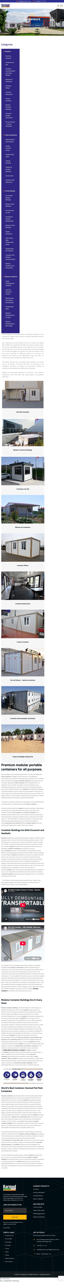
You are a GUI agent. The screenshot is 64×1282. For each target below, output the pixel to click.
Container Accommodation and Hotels (22, 718)
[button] (10, 51)
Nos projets (8, 1245)
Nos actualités (8, 1239)
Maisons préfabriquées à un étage (10, 315)
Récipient (8, 51)
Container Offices (22, 565)
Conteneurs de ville (22, 489)
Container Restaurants (22, 604)
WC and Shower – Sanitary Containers (10, 124)
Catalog (7, 1255)
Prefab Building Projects (39, 1213)
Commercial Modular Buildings (9, 198)
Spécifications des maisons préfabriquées (10, 300)
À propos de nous (9, 1235)
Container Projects (37, 1207)
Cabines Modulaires (11, 135)
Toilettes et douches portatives (9, 169)
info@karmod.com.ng (53, 1249)
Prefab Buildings (10, 191)
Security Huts (9, 176)
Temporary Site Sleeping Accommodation (10, 257)
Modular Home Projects (39, 1217)
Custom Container (23, 642)
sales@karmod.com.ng (24, 1)
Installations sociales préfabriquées (10, 219)
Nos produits (8, 1242)
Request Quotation (9, 1258)
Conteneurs (36, 1189)
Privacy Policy (6, 1228)
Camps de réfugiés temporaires (9, 115)
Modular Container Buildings (8, 107)
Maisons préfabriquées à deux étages (10, 324)
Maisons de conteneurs (22, 527)
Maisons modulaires (11, 276)
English (7, 1281)
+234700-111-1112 (40, 1)
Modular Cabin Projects (38, 1210)
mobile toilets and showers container (14, 1050)
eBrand (48, 1274)
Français (7, 1279)
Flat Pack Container (22, 412)
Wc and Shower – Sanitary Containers (22, 680)
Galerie (7, 1252)
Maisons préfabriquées (38, 1192)
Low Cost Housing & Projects (9, 292)
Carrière (7, 1248)
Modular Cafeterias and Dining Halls (10, 266)
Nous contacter (9, 1261)
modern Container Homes (8, 148)
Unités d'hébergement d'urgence (10, 283)
